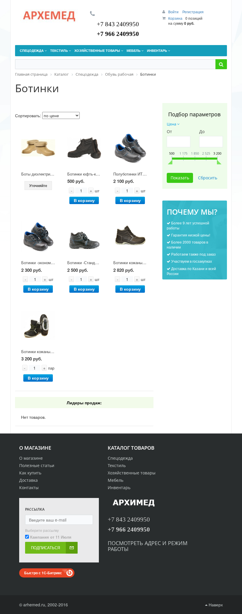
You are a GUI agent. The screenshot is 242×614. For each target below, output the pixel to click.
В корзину (84, 200)
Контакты (29, 487)
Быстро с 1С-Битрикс (43, 572)
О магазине (31, 458)
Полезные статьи (36, 465)
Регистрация (193, 11)
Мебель (115, 480)
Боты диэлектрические (41, 174)
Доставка (28, 480)
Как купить (30, 473)
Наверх (215, 605)
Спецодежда (120, 458)
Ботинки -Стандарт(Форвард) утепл (98, 262)
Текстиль (117, 465)
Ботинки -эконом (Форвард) (45, 262)
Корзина (175, 18)
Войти (173, 11)
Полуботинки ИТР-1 (130, 174)
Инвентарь (119, 487)
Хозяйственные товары (132, 473)
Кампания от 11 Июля (50, 537)
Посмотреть (126, 543)
